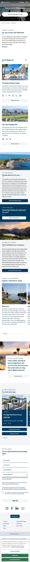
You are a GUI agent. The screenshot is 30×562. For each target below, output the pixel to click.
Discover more (15, 100)
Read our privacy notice (17, 547)
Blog (4, 528)
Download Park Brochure (15, 270)
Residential (6, 523)
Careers (5, 521)
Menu (22, 2)
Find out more (18, 376)
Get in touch (19, 525)
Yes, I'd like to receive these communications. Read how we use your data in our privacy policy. (16, 493)
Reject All (15, 555)
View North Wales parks (15, 200)
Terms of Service (19, 489)
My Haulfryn (15, 516)
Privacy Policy (9, 489)
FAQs (4, 525)
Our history (19, 523)
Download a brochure (14, 429)
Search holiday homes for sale (15, 14)
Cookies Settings (15, 551)
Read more (4, 46)
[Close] (27, 541)
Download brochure (21, 521)
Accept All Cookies (15, 559)
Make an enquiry (14, 433)
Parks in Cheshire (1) (14, 218)
